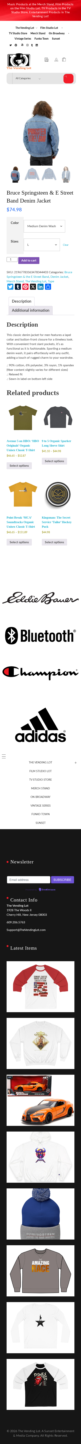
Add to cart (28, 260)
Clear (66, 245)
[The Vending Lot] (19, 61)
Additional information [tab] (30, 310)
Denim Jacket (59, 276)
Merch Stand (15, 281)
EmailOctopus (48, 890)
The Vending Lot (35, 281)
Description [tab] (21, 301)
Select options (19, 465)
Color (15, 223)
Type (51, 281)
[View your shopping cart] (64, 60)
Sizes (14, 241)
